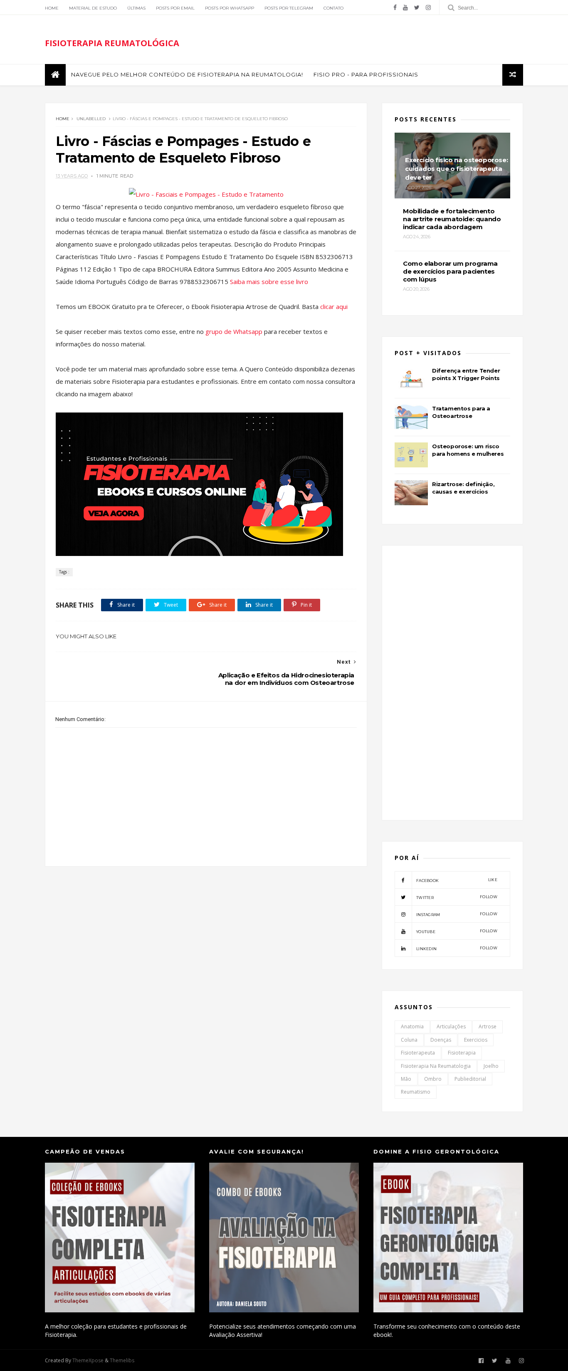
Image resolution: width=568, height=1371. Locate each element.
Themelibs (122, 1360)
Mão (406, 1078)
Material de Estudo (93, 8)
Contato (333, 8)
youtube (456, 931)
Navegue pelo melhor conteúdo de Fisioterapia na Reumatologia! (187, 74)
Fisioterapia (462, 1052)
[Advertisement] (206, 936)
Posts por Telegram (288, 8)
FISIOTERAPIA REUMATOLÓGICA (112, 43)
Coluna (409, 1039)
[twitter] (417, 7)
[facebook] (395, 7)
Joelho (491, 1066)
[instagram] (428, 7)
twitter (456, 897)
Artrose (487, 1026)
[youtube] (405, 7)
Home (52, 8)
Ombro (433, 1078)
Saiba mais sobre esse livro (269, 281)
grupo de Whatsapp (234, 331)
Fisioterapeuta (418, 1052)
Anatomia (412, 1026)
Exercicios (475, 1039)
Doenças (440, 1039)
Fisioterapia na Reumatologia (436, 1066)
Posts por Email (175, 8)
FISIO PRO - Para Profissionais (366, 74)
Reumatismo (415, 1091)
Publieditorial (470, 1078)
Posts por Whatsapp (229, 8)
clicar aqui (334, 306)
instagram (456, 914)
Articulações (451, 1026)
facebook (456, 880)
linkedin (456, 948)
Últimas (136, 8)
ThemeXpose (88, 1360)
